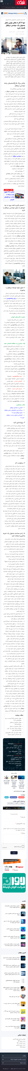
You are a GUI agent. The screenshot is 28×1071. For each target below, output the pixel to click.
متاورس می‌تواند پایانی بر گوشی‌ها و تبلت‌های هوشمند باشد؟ (12, 906)
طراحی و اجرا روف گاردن (19, 1039)
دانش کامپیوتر (12, 32)
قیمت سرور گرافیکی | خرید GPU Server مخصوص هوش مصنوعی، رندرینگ (11, 966)
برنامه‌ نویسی (21, 797)
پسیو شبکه (22, 1047)
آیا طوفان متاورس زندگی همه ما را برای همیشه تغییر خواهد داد (12, 921)
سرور (6, 1068)
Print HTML (10, 803)
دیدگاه (23, 833)
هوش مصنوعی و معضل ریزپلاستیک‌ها (15, 723)
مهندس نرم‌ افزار (13, 797)
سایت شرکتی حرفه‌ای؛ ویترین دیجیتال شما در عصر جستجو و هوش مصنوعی (12, 973)
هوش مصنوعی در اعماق (15, 726)
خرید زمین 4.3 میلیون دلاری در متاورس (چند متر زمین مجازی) (12, 937)
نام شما (22, 817)
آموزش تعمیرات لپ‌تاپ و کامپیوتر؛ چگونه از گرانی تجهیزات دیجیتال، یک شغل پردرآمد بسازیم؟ (11, 989)
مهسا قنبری (18, 32)
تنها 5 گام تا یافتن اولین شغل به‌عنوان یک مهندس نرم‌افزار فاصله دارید (15, 25)
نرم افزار (6, 797)
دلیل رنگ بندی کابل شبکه (14, 996)
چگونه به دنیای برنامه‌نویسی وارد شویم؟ (7, 782)
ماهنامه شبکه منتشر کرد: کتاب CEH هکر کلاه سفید (14, 729)
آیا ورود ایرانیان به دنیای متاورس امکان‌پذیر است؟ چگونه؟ (13, 929)
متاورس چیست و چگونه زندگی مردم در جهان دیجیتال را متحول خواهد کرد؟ (12, 944)
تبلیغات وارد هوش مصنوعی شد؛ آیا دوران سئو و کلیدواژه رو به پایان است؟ (11, 958)
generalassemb (18, 791)
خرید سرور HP (21, 1041)
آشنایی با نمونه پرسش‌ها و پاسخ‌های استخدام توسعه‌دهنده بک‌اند (14, 784)
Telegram (22, 803)
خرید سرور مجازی (20, 1045)
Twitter (16, 803)
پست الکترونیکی (20, 824)
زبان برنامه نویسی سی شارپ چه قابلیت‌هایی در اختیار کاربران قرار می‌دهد (21, 784)
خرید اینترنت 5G (21, 1043)
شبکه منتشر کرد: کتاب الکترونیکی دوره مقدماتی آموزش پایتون (13, 733)
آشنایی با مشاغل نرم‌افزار (16, 408)
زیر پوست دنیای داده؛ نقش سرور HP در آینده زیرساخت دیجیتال (12, 1011)
